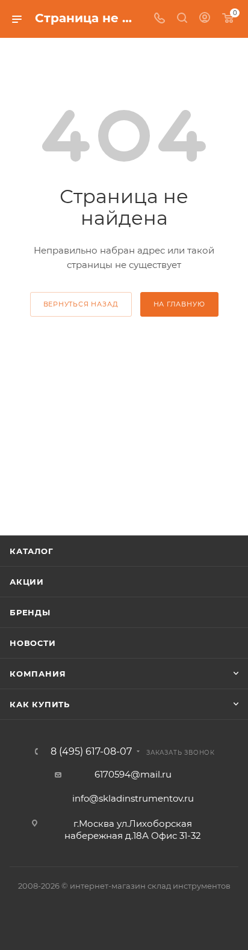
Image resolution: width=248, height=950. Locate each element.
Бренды (30, 612)
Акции (27, 581)
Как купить (40, 704)
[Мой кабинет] (204, 19)
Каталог (32, 551)
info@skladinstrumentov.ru (133, 798)
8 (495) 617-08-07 (91, 752)
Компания (38, 673)
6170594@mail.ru (133, 774)
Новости (33, 643)
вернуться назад (81, 304)
